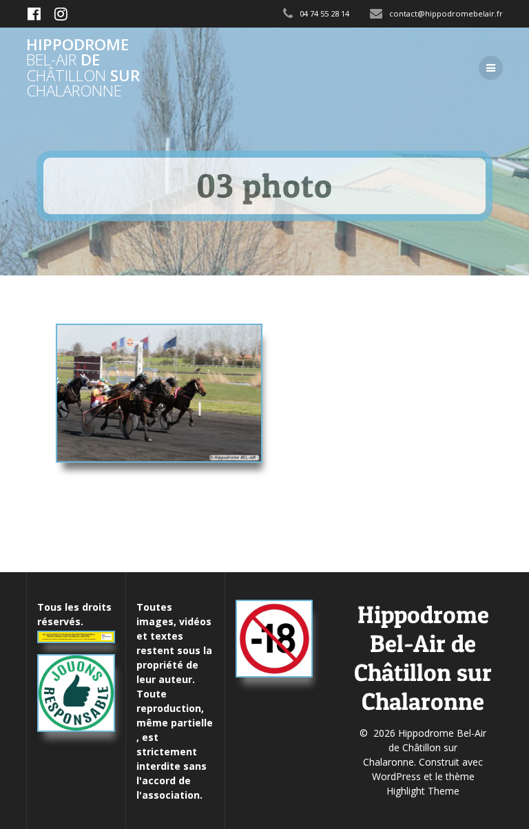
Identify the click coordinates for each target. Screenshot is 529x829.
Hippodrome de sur (83, 68)
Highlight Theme (422, 790)
